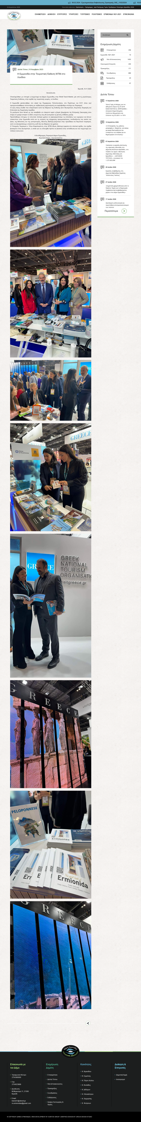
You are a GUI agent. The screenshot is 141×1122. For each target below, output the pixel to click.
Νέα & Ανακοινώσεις (119, 59)
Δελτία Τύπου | (23, 69)
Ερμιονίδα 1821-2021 (112, 14)
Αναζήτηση (106, 35)
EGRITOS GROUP (53, 1117)
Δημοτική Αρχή (121, 1075)
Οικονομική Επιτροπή (116, 64)
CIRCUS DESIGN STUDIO (84, 1117)
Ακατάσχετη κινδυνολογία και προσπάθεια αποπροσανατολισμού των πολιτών (117, 205)
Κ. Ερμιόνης (86, 1076)
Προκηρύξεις (116, 68)
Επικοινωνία (128, 14)
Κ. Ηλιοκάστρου (87, 1094)
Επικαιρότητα (119, 50)
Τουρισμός (85, 14)
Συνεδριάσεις (119, 73)
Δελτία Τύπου (52, 1079)
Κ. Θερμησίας (87, 1099)
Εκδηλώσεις (119, 83)
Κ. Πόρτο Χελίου (88, 1080)
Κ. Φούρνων (86, 1103)
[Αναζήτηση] (127, 35)
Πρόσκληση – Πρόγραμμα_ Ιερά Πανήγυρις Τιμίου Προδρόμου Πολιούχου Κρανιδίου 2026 (105, 7)
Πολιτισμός (97, 14)
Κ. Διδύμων (86, 1089)
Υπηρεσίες (73, 14)
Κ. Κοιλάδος (86, 1085)
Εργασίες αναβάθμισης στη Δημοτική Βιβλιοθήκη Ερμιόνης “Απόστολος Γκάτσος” (116, 173)
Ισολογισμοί (120, 1079)
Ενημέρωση (40, 14)
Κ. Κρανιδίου (86, 1071)
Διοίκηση (51, 14)
